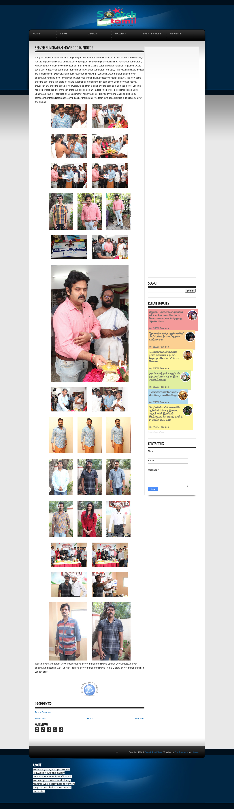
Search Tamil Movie (153, 752)
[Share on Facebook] (76, 690)
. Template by (175, 752)
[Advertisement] (172, 105)
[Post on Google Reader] (120, 690)
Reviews (175, 33)
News (63, 33)
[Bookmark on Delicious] (67, 690)
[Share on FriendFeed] (129, 690)
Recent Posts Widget (156, 432)
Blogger (196, 752)
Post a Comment (43, 712)
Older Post (139, 718)
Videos (92, 33)
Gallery (120, 33)
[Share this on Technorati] (40, 690)
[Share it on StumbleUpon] (102, 690)
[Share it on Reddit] (138, 690)
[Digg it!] (49, 690)
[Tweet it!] (58, 690)
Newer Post (40, 718)
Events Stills (152, 33)
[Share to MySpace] (111, 690)
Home (36, 33)
